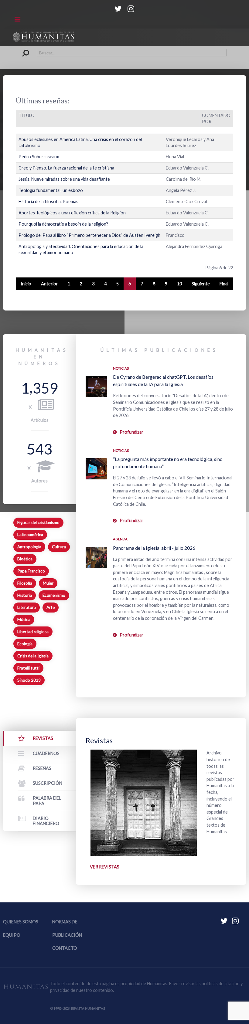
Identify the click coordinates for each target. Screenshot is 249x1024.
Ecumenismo (54, 595)
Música (23, 619)
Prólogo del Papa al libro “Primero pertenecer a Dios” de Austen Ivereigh (89, 235)
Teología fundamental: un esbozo (51, 190)
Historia (24, 595)
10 (179, 283)
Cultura (59, 546)
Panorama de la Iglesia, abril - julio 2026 (154, 548)
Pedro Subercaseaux (39, 156)
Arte (50, 607)
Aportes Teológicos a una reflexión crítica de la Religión (72, 212)
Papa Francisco (31, 571)
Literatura (26, 607)
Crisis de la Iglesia (33, 655)
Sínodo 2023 (29, 680)
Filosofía (24, 583)
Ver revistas (104, 866)
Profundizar (131, 432)
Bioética (24, 558)
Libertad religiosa (33, 631)
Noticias (121, 368)
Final (224, 283)
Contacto (64, 948)
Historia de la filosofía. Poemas (48, 201)
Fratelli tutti (28, 668)
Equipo (11, 935)
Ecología (24, 643)
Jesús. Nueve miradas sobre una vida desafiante (64, 179)
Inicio (26, 283)
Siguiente (201, 283)
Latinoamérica (30, 534)
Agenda (120, 539)
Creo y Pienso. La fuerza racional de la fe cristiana (66, 167)
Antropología (29, 546)
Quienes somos (20, 921)
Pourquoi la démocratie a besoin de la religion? (63, 224)
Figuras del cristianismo (38, 522)
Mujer (48, 583)
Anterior (49, 283)
